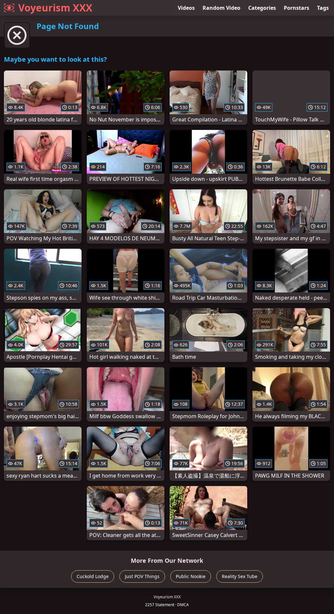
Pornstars (296, 7)
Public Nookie (190, 576)
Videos (186, 7)
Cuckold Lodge (93, 576)
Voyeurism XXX (55, 7)
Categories (262, 7)
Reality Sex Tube (239, 576)
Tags (323, 7)
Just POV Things (142, 576)
